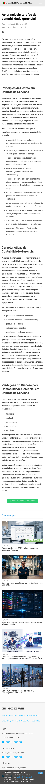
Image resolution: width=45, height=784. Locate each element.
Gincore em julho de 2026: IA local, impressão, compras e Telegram (20, 549)
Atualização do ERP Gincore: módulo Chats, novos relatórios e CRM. (22, 623)
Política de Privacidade (24, 777)
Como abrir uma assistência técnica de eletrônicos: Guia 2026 (22, 584)
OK (40, 773)
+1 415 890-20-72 (11, 737)
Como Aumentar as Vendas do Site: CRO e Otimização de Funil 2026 (19, 692)
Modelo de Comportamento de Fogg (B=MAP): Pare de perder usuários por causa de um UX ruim (22, 658)
